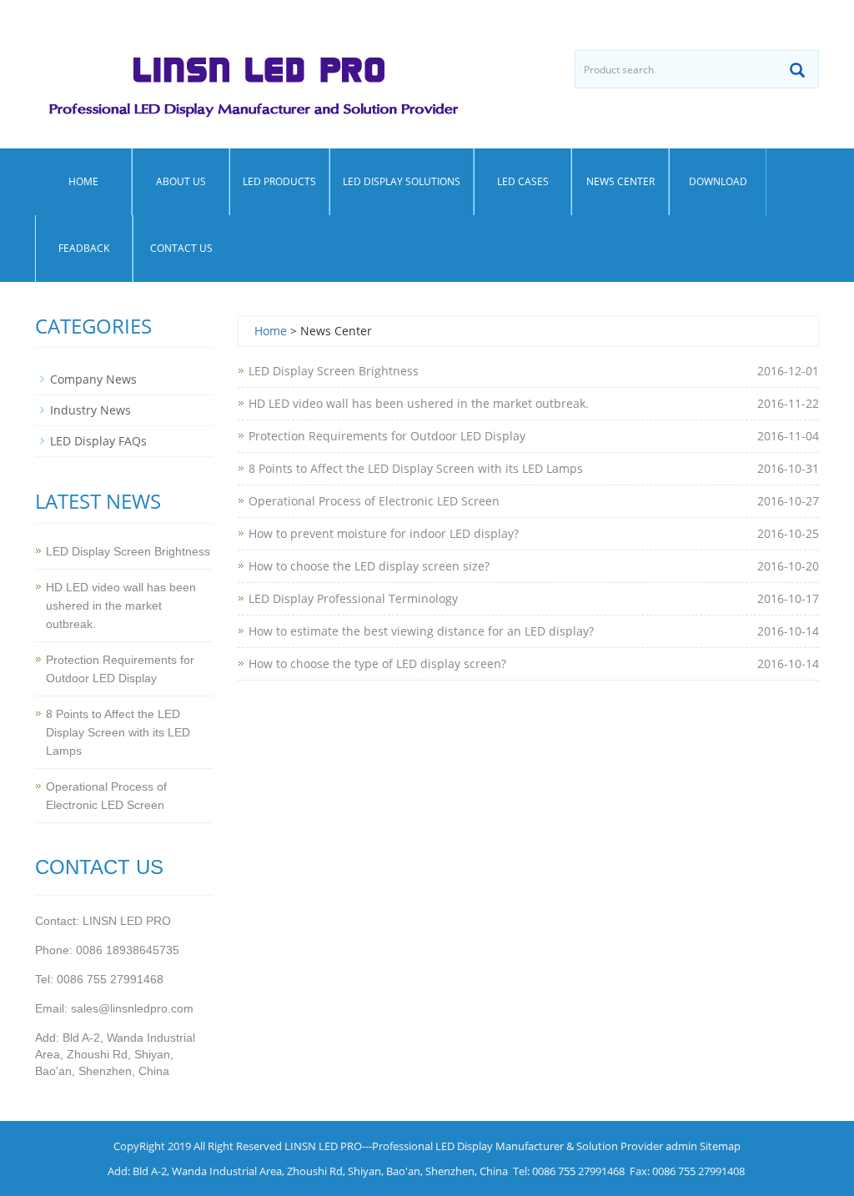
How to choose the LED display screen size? (369, 566)
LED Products (279, 181)
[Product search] (797, 70)
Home (83, 181)
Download (718, 181)
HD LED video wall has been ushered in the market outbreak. (419, 403)
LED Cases (523, 181)
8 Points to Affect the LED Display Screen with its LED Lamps (416, 468)
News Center (620, 181)
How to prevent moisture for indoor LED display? (384, 533)
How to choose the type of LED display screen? (377, 663)
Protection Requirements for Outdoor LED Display (387, 436)
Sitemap (720, 1145)
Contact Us (181, 248)
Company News (93, 379)
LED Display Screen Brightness (334, 371)
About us (181, 181)
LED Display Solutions (401, 181)
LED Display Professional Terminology (353, 598)
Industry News (90, 410)
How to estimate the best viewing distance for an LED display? (421, 631)
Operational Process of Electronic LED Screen (374, 501)
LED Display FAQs (98, 441)
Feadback (83, 248)
